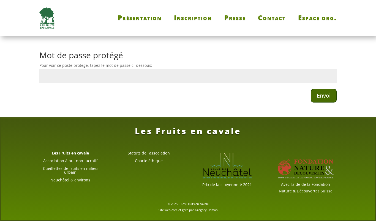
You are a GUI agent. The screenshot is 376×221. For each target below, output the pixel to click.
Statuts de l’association (149, 153)
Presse (235, 19)
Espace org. (317, 19)
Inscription (193, 19)
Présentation (140, 19)
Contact (272, 19)
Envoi (324, 95)
